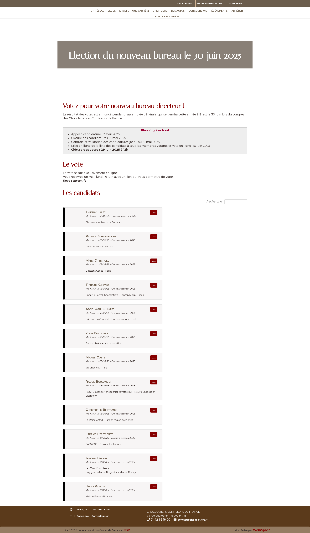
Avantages (184, 3)
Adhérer (237, 10)
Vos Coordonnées (167, 16)
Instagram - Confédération (93, 509)
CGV (127, 530)
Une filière (160, 10)
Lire (154, 212)
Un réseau (97, 10)
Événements (219, 10)
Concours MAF (198, 10)
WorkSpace (261, 530)
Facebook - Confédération (93, 515)
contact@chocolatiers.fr (192, 519)
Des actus (178, 10)
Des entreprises (118, 10)
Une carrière (141, 10)
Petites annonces (209, 3)
